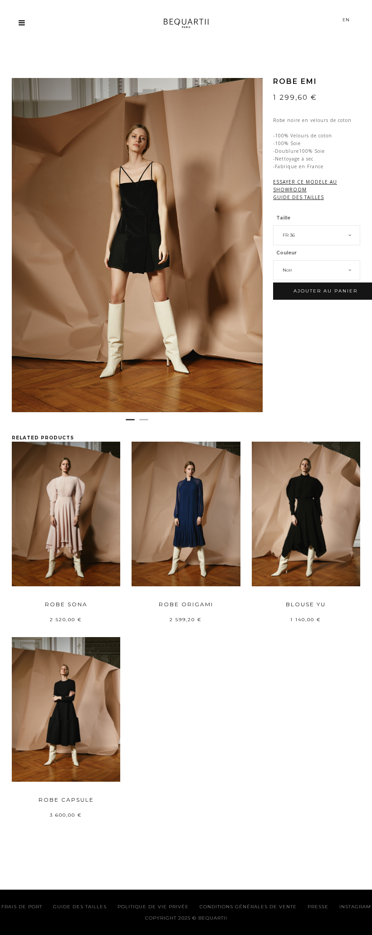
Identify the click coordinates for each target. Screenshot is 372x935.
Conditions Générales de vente (248, 907)
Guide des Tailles (80, 907)
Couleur (286, 253)
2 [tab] (143, 423)
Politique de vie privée (153, 907)
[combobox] (316, 235)
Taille (283, 218)
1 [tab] (130, 423)
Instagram (355, 907)
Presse (318, 907)
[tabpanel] (137, 245)
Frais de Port (21, 907)
